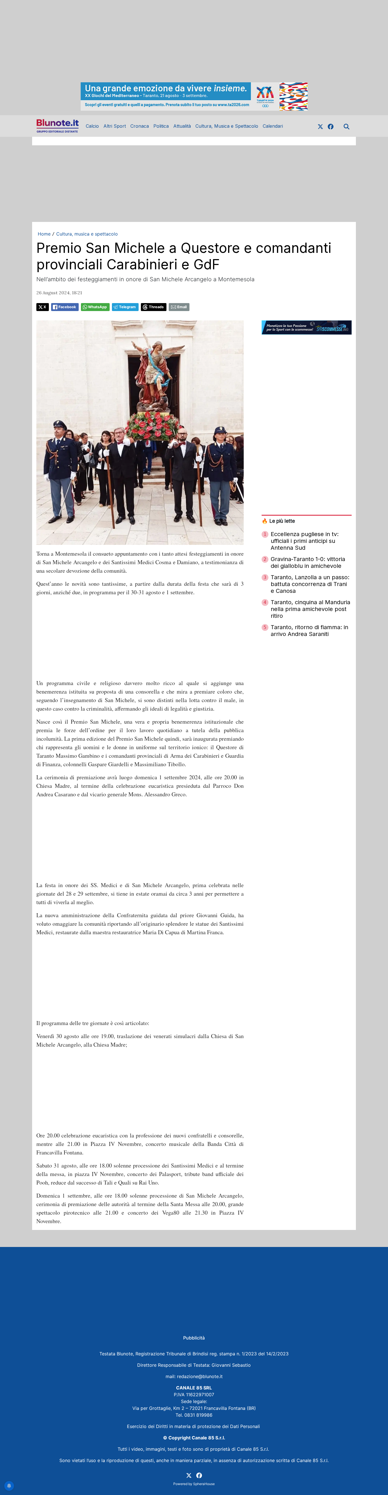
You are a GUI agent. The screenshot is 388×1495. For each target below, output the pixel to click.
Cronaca (139, 126)
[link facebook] (331, 126)
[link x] (320, 126)
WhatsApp (97, 307)
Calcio (92, 126)
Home (44, 234)
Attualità (182, 126)
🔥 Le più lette (278, 521)
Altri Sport (114, 126)
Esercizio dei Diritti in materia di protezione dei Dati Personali (194, 1426)
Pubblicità (194, 1338)
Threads (156, 307)
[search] (346, 126)
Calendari (273, 126)
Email (182, 307)
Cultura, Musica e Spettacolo (226, 126)
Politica (161, 126)
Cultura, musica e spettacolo (87, 234)
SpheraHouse (204, 1484)
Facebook (67, 307)
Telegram (127, 307)
